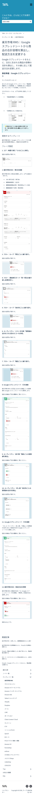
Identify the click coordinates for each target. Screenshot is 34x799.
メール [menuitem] (7, 709)
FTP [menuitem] (6, 726)
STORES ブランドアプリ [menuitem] (12, 755)
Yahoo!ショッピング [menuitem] (11, 698)
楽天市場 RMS (19, 37)
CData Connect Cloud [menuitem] (11, 719)
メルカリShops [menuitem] (9, 758)
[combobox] (15, 21)
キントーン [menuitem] (8, 723)
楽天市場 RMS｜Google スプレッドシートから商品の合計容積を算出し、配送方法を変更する (16, 141)
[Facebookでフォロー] (27, 786)
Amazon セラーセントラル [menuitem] (12, 688)
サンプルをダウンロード (9, 80)
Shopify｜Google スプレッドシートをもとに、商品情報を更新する (16, 664)
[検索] (30, 21)
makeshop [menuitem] (8, 762)
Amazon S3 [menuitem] (8, 744)
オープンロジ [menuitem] (8, 716)
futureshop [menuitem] (8, 748)
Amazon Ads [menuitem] (8, 695)
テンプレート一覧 (7, 37)
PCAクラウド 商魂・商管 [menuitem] (12, 741)
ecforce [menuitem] (7, 751)
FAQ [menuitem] (4, 776)
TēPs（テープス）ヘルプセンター (12, 33)
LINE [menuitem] (6, 712)
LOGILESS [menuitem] (8, 765)
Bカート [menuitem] (7, 737)
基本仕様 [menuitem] (5, 670)
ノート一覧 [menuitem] (6, 673)
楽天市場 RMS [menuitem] (9, 680)
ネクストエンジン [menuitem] (10, 684)
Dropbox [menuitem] (7, 705)
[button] (30, 670)
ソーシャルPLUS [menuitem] (10, 730)
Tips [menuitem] (4, 769)
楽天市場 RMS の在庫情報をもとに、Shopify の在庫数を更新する (16, 646)
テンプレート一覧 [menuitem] (8, 677)
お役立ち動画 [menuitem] (7, 772)
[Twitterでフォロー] (30, 786)
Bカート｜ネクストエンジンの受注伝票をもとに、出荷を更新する (17, 658)
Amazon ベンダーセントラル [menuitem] (13, 691)
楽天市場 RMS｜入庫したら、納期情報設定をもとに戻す (16, 641)
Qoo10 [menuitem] (7, 734)
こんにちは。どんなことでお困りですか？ (16, 16)
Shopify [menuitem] (7, 702)
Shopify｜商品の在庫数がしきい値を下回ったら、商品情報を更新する (17, 652)
